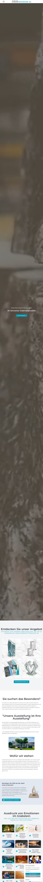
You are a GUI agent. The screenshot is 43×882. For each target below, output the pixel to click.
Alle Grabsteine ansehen (20, 681)
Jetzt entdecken (21, 315)
